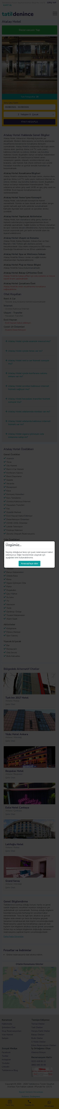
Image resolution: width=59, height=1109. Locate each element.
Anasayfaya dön (29, 563)
